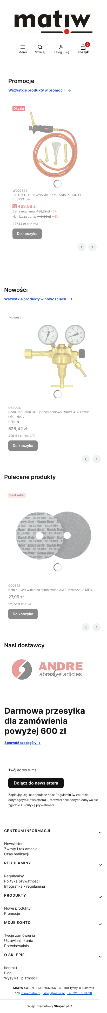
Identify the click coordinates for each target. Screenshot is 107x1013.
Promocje (12, 913)
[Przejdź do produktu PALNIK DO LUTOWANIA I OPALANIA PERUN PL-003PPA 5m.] (53, 145)
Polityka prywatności (21, 881)
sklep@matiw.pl (54, 993)
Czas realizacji (16, 854)
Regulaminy (14, 876)
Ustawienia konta (18, 940)
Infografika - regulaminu (24, 886)
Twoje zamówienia (19, 935)
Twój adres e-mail (23, 770)
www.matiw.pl (30, 993)
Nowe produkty (17, 908)
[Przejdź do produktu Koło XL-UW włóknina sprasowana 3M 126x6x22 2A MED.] (53, 536)
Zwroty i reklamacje (20, 849)
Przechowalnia (16, 945)
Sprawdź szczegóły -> (22, 743)
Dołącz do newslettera (36, 783)
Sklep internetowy (48, 1006)
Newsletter (13, 843)
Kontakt (10, 967)
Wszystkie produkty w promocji (36, 90)
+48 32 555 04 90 (79, 993)
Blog (8, 973)
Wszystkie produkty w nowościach (35, 299)
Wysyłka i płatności (20, 978)
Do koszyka (27, 233)
